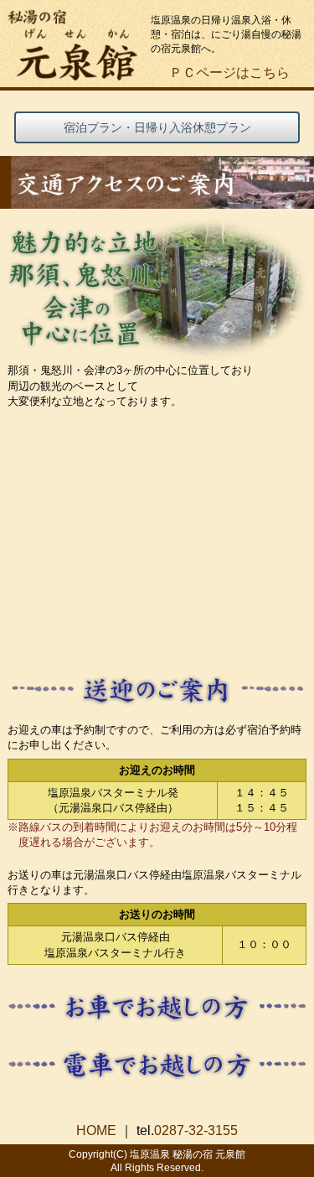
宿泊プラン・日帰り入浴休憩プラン (157, 127)
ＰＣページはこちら (229, 72)
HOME (96, 1130)
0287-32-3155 (196, 1130)
